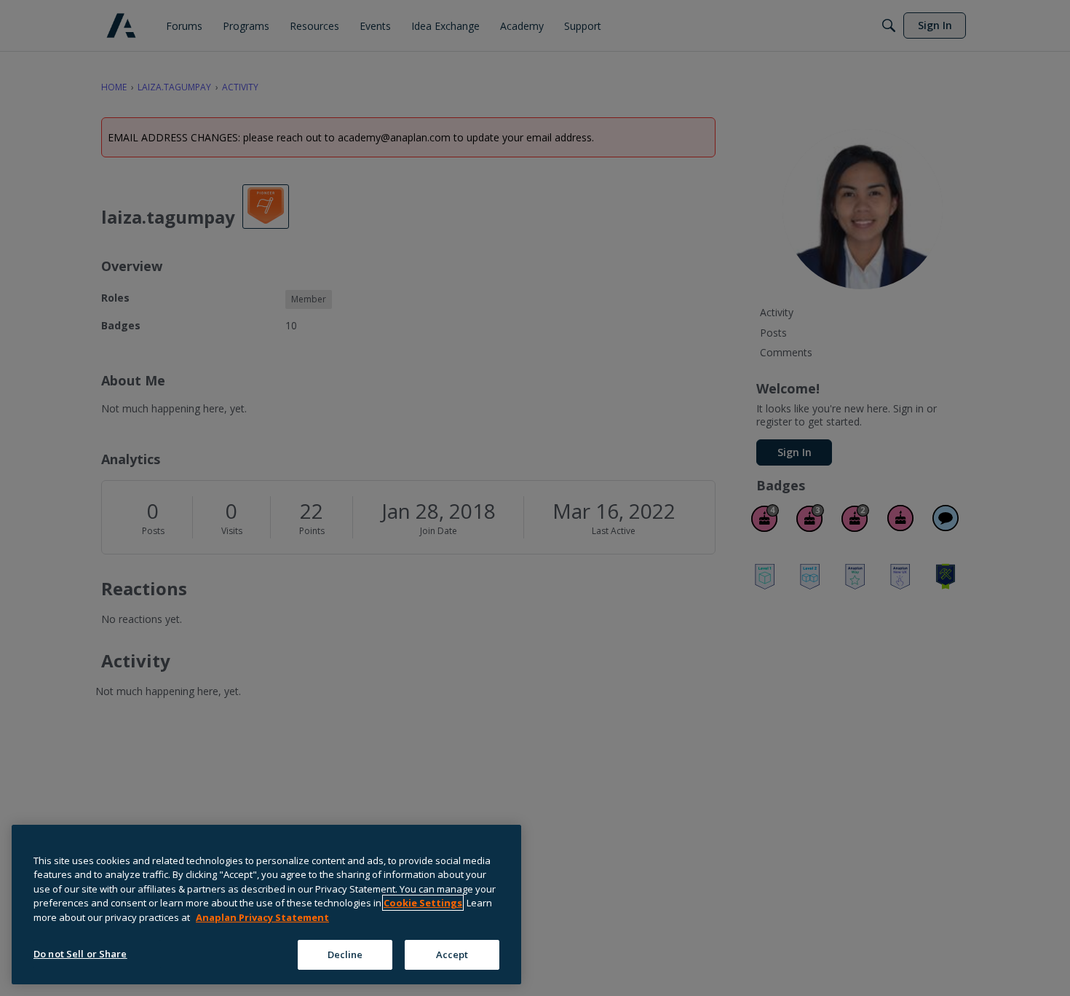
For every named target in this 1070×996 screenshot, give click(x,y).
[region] (266, 904)
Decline (345, 953)
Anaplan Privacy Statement (262, 917)
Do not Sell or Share (80, 953)
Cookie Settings (423, 902)
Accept (452, 953)
